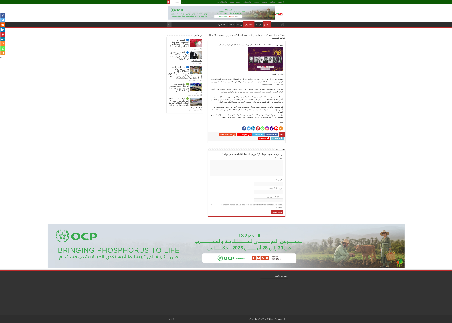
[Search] (168, 2)
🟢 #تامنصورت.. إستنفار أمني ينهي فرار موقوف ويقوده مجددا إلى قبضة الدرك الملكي (185, 88)
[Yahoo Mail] (272, 128)
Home (282, 35)
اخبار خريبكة (271, 35)
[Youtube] (276, 128)
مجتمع (264, 2)
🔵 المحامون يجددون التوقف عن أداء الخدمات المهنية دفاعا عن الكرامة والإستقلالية (185, 56)
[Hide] (1, 58)
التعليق (279, 158)
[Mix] (2, 43)
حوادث (257, 2)
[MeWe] (2, 39)
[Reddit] (2, 24)
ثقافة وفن (247, 2)
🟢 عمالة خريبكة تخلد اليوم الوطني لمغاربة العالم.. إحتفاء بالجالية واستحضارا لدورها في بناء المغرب (185, 102)
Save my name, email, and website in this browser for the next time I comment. (252, 206)
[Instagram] (267, 128)
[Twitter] (183, 2)
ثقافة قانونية (222, 2)
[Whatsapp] (262, 128)
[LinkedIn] (253, 128)
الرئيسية (280, 2)
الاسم (279, 180)
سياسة (272, 2)
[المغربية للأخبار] (279, 14)
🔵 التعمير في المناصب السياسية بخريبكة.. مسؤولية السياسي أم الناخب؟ (179, 43)
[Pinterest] (258, 128)
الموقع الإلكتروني (275, 196)
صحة (232, 2)
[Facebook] (184, 2)
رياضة (238, 2)
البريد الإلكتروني (274, 188)
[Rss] (187, 2)
